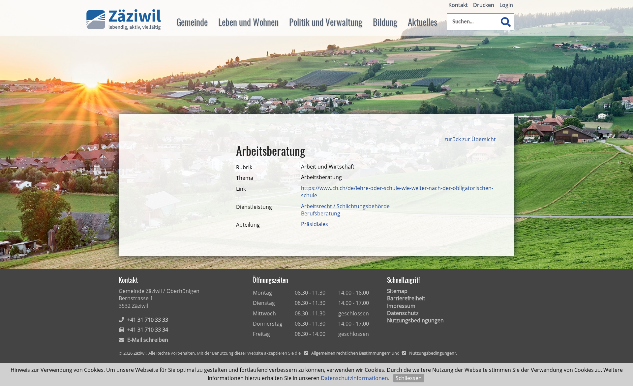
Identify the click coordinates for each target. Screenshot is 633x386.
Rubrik (244, 167)
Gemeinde (192, 21)
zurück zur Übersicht (470, 139)
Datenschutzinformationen (354, 378)
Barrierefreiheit (406, 298)
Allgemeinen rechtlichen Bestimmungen (350, 353)
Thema (244, 177)
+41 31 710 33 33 (147, 319)
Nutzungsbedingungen (415, 320)
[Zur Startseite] (124, 20)
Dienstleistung (254, 206)
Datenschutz (402, 313)
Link (241, 188)
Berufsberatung (320, 213)
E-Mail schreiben (147, 339)
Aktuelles (422, 21)
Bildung (385, 21)
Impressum (401, 305)
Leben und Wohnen (248, 21)
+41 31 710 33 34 (147, 329)
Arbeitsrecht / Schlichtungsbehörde (345, 206)
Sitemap (397, 291)
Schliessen (409, 378)
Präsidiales (314, 224)
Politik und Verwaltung (325, 21)
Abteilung (248, 224)
